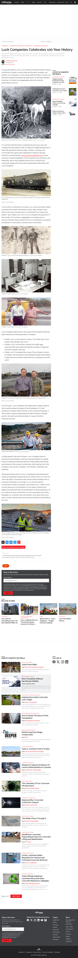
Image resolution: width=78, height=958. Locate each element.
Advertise (28, 952)
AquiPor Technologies (31, 821)
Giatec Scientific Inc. (31, 805)
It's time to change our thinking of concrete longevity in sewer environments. (34, 791)
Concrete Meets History (65, 620)
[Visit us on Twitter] (58, 661)
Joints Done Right (29, 664)
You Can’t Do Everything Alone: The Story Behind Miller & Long (10, 621)
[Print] (3, 542)
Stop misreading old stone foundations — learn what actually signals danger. (35, 724)
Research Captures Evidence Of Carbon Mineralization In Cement (36, 766)
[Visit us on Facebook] (54, 661)
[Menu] (74, 2)
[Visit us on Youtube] (42, 920)
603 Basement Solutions (32, 720)
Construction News (28, 762)
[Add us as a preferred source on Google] (18, 542)
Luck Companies (10, 64)
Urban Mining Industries (32, 883)
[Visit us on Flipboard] (45, 920)
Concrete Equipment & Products (21, 46)
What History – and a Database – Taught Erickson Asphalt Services (47, 621)
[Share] (7, 542)
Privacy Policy (30, 590)
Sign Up (8, 593)
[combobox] (20, 41)
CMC (26, 737)
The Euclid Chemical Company (34, 667)
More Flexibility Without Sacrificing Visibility (58, 103)
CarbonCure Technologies (33, 770)
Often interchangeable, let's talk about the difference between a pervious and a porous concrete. (34, 825)
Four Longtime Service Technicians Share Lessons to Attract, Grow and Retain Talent (29, 622)
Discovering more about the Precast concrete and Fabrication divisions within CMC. (36, 740)
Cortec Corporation (31, 702)
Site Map (57, 952)
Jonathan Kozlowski (11, 60)
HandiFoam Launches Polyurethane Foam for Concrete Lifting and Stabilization (36, 836)
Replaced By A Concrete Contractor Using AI (32, 801)
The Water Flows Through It (34, 818)
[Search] (71, 2)
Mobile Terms (20, 590)
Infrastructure (26, 781)
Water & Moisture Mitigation (30, 713)
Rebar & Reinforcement (29, 730)
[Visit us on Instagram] (62, 661)
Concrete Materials (41, 46)
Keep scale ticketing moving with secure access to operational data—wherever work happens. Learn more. (36, 687)
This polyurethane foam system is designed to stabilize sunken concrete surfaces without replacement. (35, 846)
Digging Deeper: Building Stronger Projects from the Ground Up (58, 80)
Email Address (8, 577)
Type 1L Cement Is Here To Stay (36, 749)
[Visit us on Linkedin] (66, 661)
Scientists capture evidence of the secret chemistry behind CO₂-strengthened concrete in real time (36, 774)
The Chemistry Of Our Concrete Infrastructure (35, 784)
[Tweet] (14, 542)
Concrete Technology (28, 797)
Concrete (5, 46)
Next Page (16, 896)
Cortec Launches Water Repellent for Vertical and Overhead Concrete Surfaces (34, 857)
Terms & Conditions (47, 952)
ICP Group (28, 842)
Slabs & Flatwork (27, 662)
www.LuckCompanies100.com (32, 155)
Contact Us (21, 952)
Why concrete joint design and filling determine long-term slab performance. (35, 670)
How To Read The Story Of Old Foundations (35, 716)
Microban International (32, 788)
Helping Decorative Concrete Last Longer (59, 89)
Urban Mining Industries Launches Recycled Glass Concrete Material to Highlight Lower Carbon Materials (35, 878)
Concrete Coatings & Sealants (31, 695)
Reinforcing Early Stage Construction (58, 112)
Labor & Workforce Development (26, 617)
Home (41, 616)
